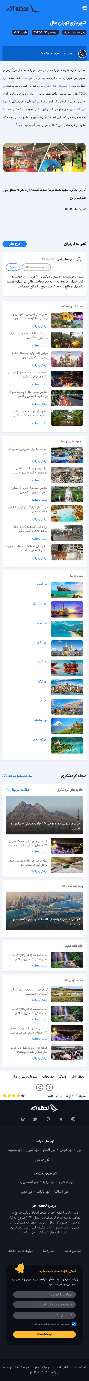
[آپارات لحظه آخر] (19, 1119)
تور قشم (43, 662)
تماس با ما (73, 1251)
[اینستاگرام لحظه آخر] (70, 1119)
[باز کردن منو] (84, 8)
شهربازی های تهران (56, 86)
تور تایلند (43, 1191)
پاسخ (13, 267)
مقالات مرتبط (20, 789)
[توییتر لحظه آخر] (32, 1119)
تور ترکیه (43, 681)
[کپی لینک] (49, 1087)
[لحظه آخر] (44, 1107)
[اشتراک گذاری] (39, 1087)
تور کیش (42, 584)
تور (79, 1150)
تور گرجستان (40, 739)
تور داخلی (66, 1182)
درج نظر (14, 244)
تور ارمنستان (40, 720)
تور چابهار (42, 1159)
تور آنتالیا (42, 623)
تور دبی (43, 701)
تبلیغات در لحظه (20, 1251)
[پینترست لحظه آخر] (44, 1119)
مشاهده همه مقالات (20, 776)
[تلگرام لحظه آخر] (57, 1119)
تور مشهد (42, 642)
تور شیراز (32, 1150)
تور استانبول (40, 603)
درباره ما (49, 1251)
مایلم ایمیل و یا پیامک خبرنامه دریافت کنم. (51, 1324)
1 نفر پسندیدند (38, 267)
